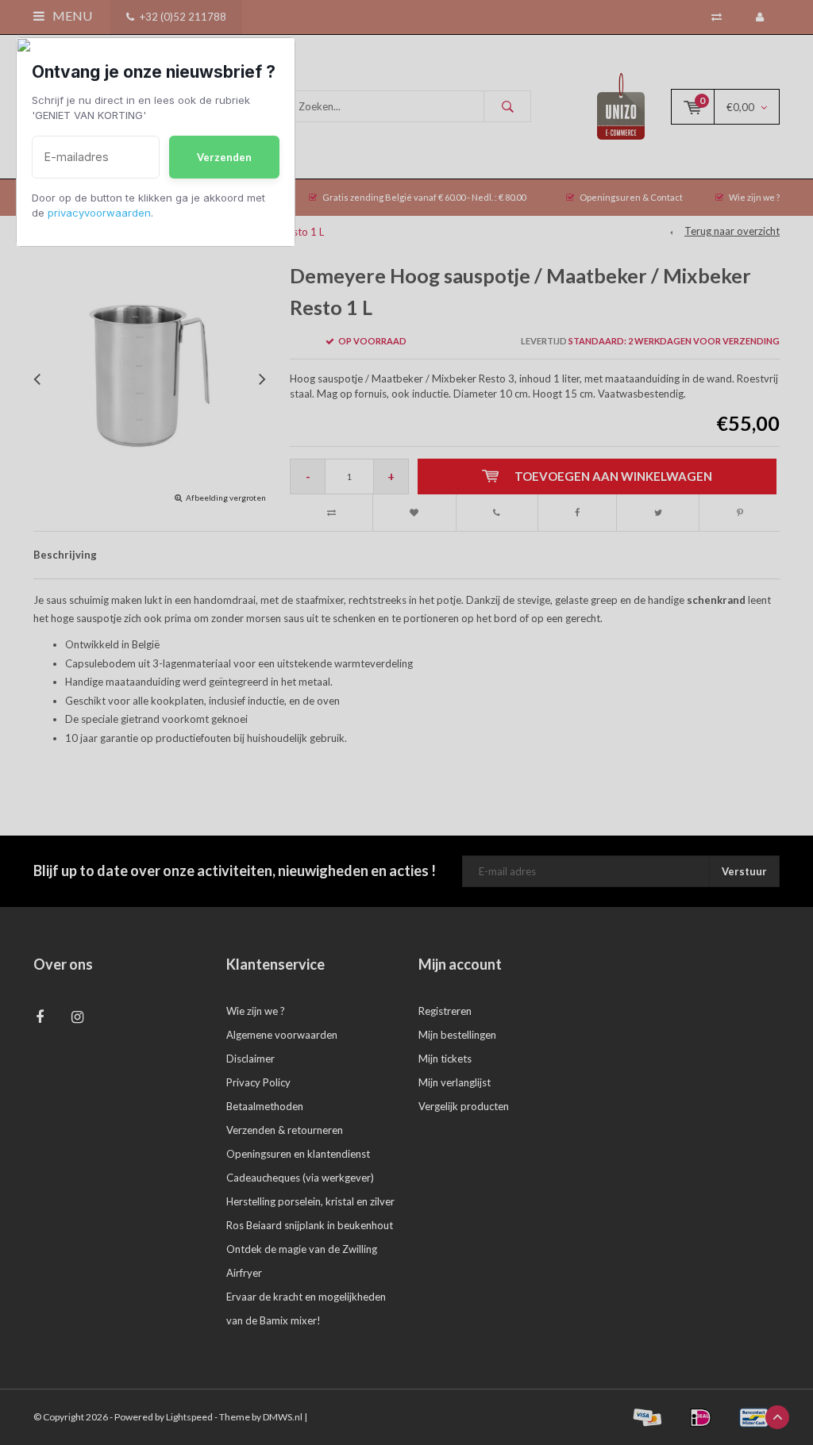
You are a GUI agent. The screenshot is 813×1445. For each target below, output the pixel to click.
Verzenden (224, 157)
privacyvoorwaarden (99, 212)
